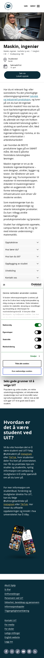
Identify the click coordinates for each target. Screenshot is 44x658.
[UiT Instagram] (12, 651)
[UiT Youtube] (23, 651)
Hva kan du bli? (12, 256)
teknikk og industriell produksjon (21, 98)
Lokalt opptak (22, 74)
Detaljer (33, 356)
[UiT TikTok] (17, 651)
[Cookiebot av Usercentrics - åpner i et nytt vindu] (31, 284)
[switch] (38, 332)
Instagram (26, 453)
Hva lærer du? (12, 249)
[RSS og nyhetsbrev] (35, 651)
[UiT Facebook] (6, 651)
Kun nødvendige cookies (22, 371)
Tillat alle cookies (22, 364)
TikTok (12, 457)
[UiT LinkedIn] (29, 651)
